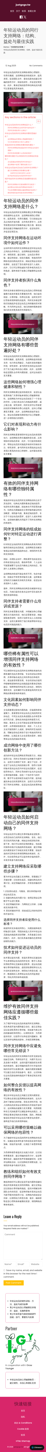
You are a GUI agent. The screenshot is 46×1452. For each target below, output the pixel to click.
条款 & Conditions (23, 1422)
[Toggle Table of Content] (37, 121)
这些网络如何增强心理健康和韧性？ (21, 139)
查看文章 (32, 11)
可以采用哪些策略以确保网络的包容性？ (22, 190)
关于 (18, 11)
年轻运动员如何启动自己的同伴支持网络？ (21, 167)
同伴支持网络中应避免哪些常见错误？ (22, 184)
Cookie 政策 (23, 1428)
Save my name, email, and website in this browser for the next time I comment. (23, 1273)
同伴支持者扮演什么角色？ (17, 130)
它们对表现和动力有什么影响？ (19, 142)
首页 (12, 11)
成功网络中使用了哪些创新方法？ (20, 164)
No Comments (35, 65)
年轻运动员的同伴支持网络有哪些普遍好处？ (21, 135)
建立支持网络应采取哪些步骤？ (19, 170)
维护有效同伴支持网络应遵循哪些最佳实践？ (21, 180)
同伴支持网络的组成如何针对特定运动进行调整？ (23, 149)
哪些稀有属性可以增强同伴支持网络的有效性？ (21, 157)
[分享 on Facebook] (21, 17)
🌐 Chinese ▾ (37, 1447)
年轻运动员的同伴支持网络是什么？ (19, 124)
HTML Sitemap (23, 1441)
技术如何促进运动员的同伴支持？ (20, 176)
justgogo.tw (23, 4)
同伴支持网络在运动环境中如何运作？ (22, 128)
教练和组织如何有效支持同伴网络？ (21, 193)
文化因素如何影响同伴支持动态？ (20, 162)
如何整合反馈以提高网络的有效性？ (21, 187)
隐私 (23, 1416)
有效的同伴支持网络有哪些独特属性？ (20, 145)
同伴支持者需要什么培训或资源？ (20, 153)
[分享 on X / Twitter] (24, 17)
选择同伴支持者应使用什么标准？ (20, 173)
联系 (24, 11)
